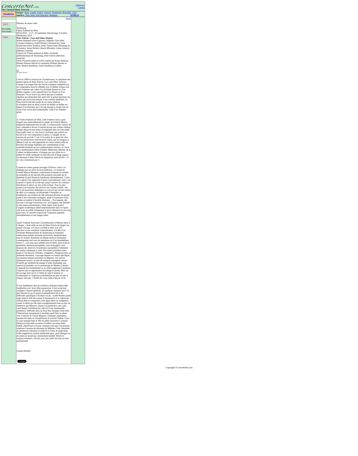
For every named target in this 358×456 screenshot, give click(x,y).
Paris (27, 12)
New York (30, 15)
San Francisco (42, 15)
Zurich (40, 12)
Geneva (47, 12)
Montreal (53, 15)
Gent (74, 12)
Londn (33, 12)
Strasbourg (8, 14)
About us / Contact (80, 6)
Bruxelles (67, 12)
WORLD (74, 15)
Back (68, 18)
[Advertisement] (9, 413)
